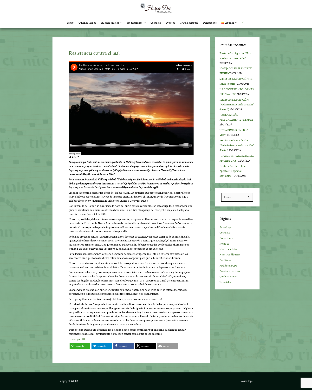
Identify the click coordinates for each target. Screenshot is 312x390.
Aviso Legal (226, 227)
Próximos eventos (230, 271)
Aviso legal (247, 381)
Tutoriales (225, 282)
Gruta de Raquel (189, 22)
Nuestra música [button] (110, 22)
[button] (229, 23)
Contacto (155, 22)
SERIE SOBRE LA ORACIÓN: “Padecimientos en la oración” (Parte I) (237, 145)
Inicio (70, 22)
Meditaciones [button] (135, 22)
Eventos (170, 22)
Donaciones (210, 22)
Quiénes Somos (87, 22)
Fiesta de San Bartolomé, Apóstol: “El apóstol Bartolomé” (233, 171)
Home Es (224, 243)
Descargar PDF (77, 339)
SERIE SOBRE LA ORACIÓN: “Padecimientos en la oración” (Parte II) (237, 104)
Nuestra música (229, 249)
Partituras (225, 260)
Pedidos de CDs (228, 265)
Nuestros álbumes (230, 254)
